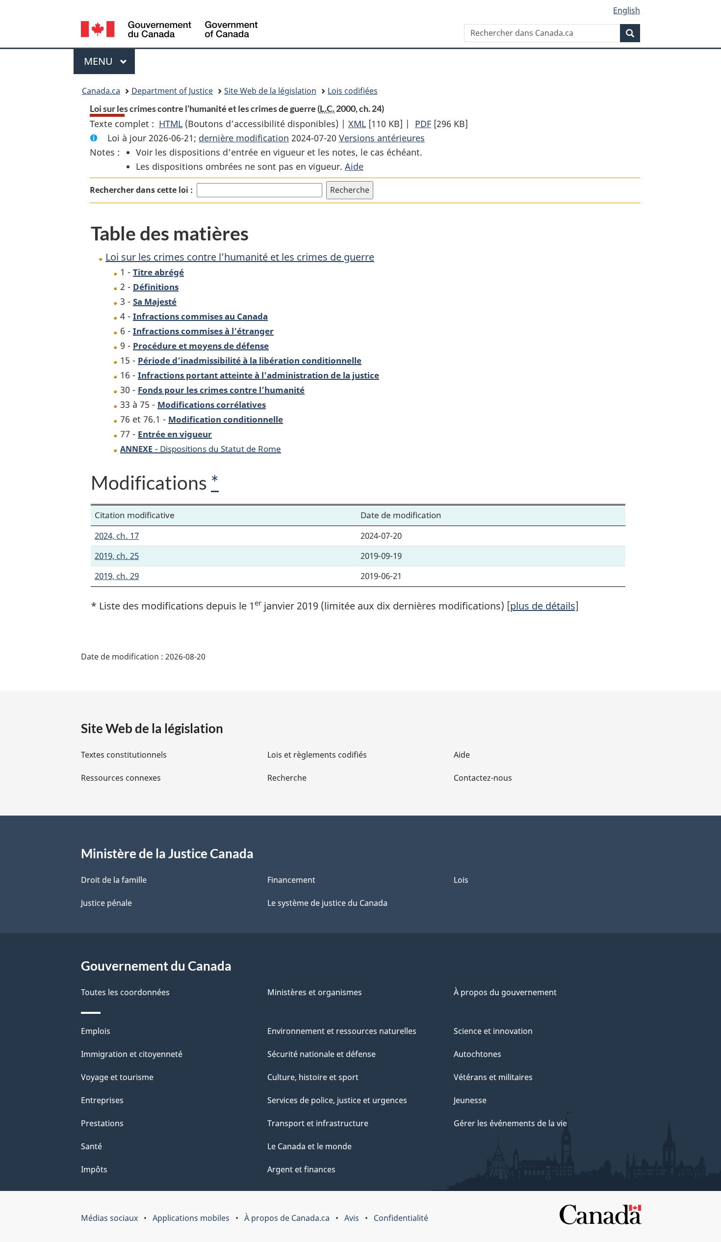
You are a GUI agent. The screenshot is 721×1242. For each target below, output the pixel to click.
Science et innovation (493, 1031)
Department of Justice (172, 90)
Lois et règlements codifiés (317, 754)
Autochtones (477, 1054)
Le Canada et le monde (309, 1146)
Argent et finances (301, 1169)
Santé (91, 1146)
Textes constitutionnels (124, 754)
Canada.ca (101, 90)
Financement (291, 879)
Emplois (95, 1031)
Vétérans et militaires (493, 1077)
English (626, 10)
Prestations (102, 1123)
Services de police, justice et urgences (337, 1100)
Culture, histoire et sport (313, 1077)
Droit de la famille (114, 879)
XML (357, 124)
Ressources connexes (121, 777)
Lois (461, 879)
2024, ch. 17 (117, 535)
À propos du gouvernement (505, 992)
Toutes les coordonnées (125, 992)
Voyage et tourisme (117, 1077)
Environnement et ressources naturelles (341, 1031)
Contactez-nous (483, 777)
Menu (109, 61)
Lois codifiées (353, 90)
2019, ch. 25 (117, 555)
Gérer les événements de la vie (510, 1123)
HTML (170, 124)
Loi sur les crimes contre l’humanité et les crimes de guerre (239, 257)
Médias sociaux (109, 1218)
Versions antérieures (382, 138)
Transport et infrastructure (317, 1123)
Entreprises (102, 1100)
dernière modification (244, 138)
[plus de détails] (543, 605)
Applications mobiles (191, 1218)
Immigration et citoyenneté (131, 1054)
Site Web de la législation (270, 90)
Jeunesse (470, 1100)
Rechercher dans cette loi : (141, 190)
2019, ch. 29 (117, 575)
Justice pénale (106, 903)
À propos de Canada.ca (287, 1218)
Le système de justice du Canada (327, 903)
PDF (423, 124)
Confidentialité (401, 1218)
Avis (351, 1218)
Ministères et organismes (314, 992)
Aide (354, 166)
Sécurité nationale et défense (321, 1054)
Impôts (94, 1169)
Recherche (287, 777)
